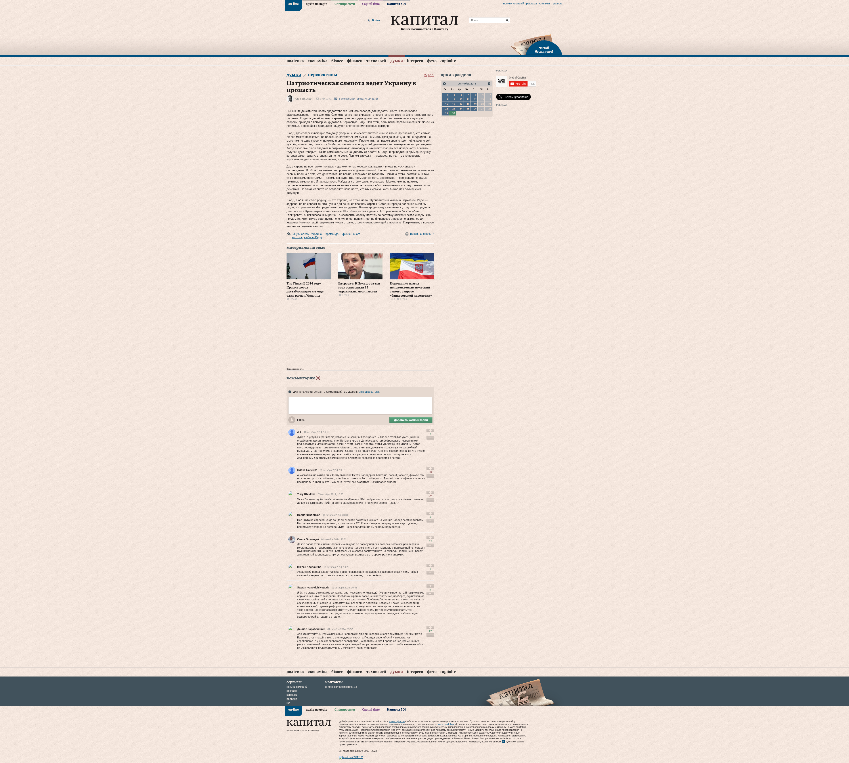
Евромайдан (331, 234)
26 (475, 108)
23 (453, 108)
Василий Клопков (308, 515)
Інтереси (415, 61)
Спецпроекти (345, 4)
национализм (300, 234)
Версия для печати (422, 233)
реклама (531, 3)
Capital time (371, 4)
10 (461, 99)
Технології (376, 61)
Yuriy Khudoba (306, 494)
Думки (396, 61)
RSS (431, 75)
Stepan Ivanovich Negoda (313, 587)
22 (446, 108)
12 (475, 99)
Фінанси (354, 61)
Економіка (317, 61)
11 (468, 99)
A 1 (299, 432)
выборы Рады (313, 237)
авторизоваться (369, 391)
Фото (431, 61)
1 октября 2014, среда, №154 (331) (358, 98)
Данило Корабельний (311, 629)
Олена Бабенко (307, 470)
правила (557, 3)
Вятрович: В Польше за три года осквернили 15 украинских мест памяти (359, 287)
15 (446, 104)
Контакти (544, 3)
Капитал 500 (396, 4)
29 (446, 113)
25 (468, 108)
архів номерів (316, 4)
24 (461, 108)
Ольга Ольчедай (308, 539)
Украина (316, 234)
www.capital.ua (397, 721)
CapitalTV (448, 61)
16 (453, 104)
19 (475, 104)
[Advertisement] (360, 336)
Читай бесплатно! (544, 50)
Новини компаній (513, 3)
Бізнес (337, 61)
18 (468, 104)
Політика (295, 61)
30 (453, 113)
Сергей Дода (303, 98)
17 (461, 104)
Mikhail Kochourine (309, 567)
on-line (293, 4)
